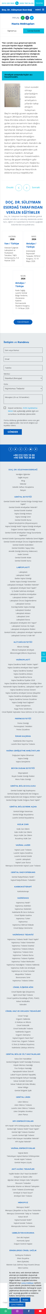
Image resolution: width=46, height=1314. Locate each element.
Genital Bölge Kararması (23, 811)
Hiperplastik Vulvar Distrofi (23, 1071)
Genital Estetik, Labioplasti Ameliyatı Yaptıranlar (23, 632)
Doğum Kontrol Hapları (23, 1244)
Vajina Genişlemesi (23, 705)
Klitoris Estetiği (23, 647)
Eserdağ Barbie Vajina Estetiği (23, 607)
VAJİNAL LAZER (23, 845)
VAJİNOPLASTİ (23, 659)
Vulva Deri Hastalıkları (23, 1059)
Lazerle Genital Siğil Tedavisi (23, 1135)
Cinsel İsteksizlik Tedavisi (23, 1028)
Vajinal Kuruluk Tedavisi (23, 1223)
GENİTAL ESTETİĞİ (23, 497)
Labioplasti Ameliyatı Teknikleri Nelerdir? (23, 585)
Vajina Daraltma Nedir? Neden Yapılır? (23, 664)
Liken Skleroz (23, 1102)
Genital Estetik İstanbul (23, 510)
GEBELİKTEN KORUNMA (23, 1233)
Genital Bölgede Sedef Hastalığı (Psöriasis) (23, 1062)
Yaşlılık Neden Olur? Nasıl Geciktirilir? (23, 1173)
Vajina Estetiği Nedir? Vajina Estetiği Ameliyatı (23, 526)
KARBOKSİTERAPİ (23, 886)
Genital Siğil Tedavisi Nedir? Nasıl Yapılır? (23, 1129)
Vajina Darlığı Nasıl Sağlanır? (23, 702)
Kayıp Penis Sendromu (23, 709)
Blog (23, 481)
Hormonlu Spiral (23, 1240)
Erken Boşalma (23, 1258)
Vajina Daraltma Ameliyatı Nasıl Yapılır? (23, 667)
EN (43, 659)
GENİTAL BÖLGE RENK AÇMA (23, 806)
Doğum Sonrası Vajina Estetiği (23, 529)
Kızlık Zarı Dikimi (23, 829)
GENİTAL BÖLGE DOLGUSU (23, 786)
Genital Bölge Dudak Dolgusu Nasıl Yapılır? (23, 800)
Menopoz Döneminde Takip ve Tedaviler (23, 1213)
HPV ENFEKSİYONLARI (23, 1121)
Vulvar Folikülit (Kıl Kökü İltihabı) (23, 1084)
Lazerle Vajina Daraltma (23, 853)
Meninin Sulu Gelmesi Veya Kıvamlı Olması (23, 1264)
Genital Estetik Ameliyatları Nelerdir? (23, 507)
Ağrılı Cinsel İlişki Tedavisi (23, 995)
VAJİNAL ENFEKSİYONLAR (23, 1148)
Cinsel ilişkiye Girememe (23, 928)
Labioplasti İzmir (23, 616)
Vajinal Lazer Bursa (23, 862)
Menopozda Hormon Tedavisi (23, 1226)
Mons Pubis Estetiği (23, 779)
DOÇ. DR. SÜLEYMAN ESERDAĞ (23, 469)
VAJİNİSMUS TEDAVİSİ (23, 934)
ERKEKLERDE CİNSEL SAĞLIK (23, 1250)
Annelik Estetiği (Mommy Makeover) (23, 551)
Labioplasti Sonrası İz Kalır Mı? (23, 635)
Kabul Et (14, 1300)
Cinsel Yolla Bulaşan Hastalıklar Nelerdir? (23, 1138)
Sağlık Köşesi (23, 477)
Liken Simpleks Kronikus (23, 1111)
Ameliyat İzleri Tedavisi (23, 1196)
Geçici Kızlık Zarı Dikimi (23, 835)
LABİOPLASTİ (23, 567)
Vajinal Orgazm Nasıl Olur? (23, 1038)
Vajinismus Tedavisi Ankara (23, 949)
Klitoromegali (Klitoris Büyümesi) (23, 653)
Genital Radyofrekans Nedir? (23, 877)
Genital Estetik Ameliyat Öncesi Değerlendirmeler (23, 542)
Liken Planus (23, 1114)
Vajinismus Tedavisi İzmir (23, 952)
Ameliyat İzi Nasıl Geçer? (23, 1193)
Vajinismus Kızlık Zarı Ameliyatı (23, 968)
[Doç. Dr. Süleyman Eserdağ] (6, 1311)
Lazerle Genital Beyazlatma (23, 818)
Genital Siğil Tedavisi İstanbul (23, 1132)
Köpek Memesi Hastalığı (23, 1065)
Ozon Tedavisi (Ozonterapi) (23, 1189)
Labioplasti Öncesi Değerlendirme (23, 600)
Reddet (25, 1300)
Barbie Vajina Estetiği (23, 578)
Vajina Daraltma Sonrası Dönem (23, 690)
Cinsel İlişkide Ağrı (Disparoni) (23, 992)
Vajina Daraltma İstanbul (23, 671)
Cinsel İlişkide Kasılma (23, 915)
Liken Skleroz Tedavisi (23, 1105)
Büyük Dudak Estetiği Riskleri (23, 776)
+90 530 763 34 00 (24, 457)
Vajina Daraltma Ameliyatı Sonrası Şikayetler (23, 693)
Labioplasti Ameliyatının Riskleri (23, 629)
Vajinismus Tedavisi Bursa (23, 955)
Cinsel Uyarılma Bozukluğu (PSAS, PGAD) (23, 998)
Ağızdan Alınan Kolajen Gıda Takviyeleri (23, 1180)
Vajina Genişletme (23, 761)
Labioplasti (23, 572)
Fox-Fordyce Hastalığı (23, 1068)
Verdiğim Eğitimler (23, 474)
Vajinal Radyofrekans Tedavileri (23, 880)
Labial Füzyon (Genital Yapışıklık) (23, 1074)
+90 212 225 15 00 (24, 455)
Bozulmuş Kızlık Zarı (23, 838)
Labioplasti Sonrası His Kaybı (23, 626)
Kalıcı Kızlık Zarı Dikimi (23, 832)
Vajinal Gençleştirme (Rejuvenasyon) (23, 523)
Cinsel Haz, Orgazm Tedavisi (23, 1041)
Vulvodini (23, 1004)
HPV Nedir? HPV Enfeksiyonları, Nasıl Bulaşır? (23, 1126)
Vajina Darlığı (23, 758)
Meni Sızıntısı (23, 1268)
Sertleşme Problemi (23, 1255)
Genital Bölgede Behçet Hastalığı (23, 1078)
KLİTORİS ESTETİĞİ (23, 642)
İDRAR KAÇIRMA (23, 736)
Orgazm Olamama (23, 1035)
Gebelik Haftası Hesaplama (23, 487)
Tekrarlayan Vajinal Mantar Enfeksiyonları (23, 1156)
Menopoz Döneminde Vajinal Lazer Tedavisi (23, 865)
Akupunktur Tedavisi (23, 974)
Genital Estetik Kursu (23, 561)
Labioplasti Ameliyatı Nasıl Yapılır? (23, 588)
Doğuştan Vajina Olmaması (23, 755)
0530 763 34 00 (27, 3)
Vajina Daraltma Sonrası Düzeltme (23, 699)
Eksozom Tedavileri (23, 1183)
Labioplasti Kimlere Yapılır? (23, 597)
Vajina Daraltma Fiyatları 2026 (23, 680)
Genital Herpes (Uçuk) (23, 1162)
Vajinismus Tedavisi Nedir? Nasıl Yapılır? (23, 939)
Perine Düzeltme (23, 729)
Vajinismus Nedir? (23, 902)
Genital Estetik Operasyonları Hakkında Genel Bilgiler (23, 538)
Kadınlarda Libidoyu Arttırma (23, 1047)
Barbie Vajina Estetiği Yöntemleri (23, 581)
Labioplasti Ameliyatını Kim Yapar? (23, 623)
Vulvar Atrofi (23, 1217)
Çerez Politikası (27, 1283)
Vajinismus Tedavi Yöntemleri (23, 942)
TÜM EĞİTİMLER (23, 322)
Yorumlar (39, 3)
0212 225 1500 (8, 3)
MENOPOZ (23, 1202)
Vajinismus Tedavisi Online (23, 980)
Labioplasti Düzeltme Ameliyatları (23, 594)
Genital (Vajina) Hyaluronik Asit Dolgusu (23, 794)
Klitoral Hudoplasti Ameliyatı (23, 650)
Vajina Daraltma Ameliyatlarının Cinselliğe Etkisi (23, 683)
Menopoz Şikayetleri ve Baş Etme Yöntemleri (23, 1210)
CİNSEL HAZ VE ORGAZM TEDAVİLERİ (23, 1011)
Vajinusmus (23, 921)
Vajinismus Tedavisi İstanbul (23, 946)
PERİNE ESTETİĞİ (23, 718)
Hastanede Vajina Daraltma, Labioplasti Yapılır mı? (23, 686)
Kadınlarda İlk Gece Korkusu (23, 912)
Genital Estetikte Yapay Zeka (23, 548)
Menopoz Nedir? (23, 1207)
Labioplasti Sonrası (23, 604)
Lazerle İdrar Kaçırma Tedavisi (23, 744)
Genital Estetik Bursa (23, 520)
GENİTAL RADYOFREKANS (23, 872)
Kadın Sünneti (23, 554)
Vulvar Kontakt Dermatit (23, 1081)
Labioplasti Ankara (23, 613)
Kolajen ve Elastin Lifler (23, 1177)
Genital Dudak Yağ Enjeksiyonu (23, 790)
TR (43, 654)
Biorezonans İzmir (23, 977)
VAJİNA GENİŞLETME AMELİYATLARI (23, 750)
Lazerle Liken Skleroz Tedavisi (23, 1108)
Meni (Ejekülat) (23, 1261)
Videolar (23, 484)
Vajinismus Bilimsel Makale (23, 925)
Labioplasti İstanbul (23, 610)
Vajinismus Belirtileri (23, 906)
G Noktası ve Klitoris (23, 1022)
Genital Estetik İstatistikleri (23, 545)
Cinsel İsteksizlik (23, 1025)
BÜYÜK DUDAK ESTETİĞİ (23, 768)
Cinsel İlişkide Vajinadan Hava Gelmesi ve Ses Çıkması (23, 712)
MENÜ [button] (38, 10)
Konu (6, 384)
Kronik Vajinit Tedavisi (23, 1159)
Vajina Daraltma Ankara (23, 674)
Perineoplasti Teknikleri (23, 726)
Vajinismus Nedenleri (23, 909)
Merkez (7, 374)
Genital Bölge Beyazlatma (23, 814)
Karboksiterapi (23, 891)
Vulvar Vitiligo (23, 1087)
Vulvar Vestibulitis (23, 1001)
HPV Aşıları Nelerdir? (23, 1141)
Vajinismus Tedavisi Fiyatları (23, 958)
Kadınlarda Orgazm (23, 1032)
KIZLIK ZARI (23, 824)
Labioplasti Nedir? (23, 575)
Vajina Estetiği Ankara (23, 513)
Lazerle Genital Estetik (23, 856)
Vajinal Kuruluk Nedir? (23, 1220)
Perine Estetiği (23, 723)
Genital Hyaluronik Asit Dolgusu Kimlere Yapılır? (23, 797)
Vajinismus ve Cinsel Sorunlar (23, 971)
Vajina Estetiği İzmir (23, 517)
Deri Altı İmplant (23, 1237)
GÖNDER (13, 432)
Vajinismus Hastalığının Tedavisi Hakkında (23, 965)
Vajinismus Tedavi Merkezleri (23, 961)
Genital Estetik (33, 31)
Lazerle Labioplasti (23, 859)
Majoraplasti (23, 773)
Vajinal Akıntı (23, 1153)
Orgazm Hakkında (23, 1019)
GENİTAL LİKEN (23, 1097)
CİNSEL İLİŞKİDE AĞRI (23, 987)
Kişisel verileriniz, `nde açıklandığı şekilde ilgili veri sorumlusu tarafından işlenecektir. (23, 408)
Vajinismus (11, 31)
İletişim (23, 490)
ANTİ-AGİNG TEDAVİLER (23, 1169)
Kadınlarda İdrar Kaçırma (23, 741)
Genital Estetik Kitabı (23, 557)
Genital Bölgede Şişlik (23, 1090)
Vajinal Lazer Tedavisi (23, 850)
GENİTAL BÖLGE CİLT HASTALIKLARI (23, 1054)
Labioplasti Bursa (23, 619)
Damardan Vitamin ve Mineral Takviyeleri (23, 1186)
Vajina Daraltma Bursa (23, 677)
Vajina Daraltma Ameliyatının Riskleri (23, 696)
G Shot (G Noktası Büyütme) (23, 1044)
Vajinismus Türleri (23, 918)
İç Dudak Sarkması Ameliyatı (23, 591)
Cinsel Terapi (23, 1016)
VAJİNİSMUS (23, 898)
